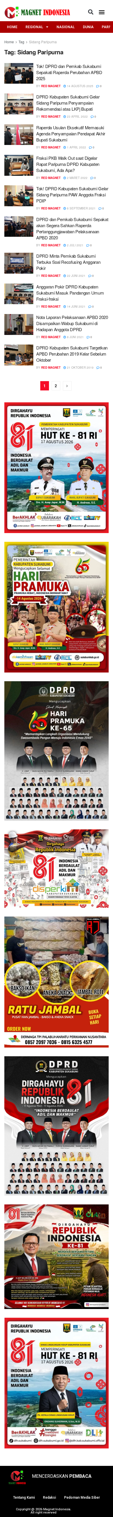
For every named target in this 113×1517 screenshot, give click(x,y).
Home (9, 41)
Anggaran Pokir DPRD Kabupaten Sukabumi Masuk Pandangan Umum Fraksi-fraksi (70, 293)
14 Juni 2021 (75, 306)
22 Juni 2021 (75, 276)
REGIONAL (34, 27)
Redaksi (49, 1498)
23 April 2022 (77, 116)
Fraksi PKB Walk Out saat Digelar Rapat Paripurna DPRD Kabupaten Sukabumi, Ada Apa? (67, 164)
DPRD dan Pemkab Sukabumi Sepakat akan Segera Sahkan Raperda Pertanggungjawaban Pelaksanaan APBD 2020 (72, 228)
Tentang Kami (24, 1498)
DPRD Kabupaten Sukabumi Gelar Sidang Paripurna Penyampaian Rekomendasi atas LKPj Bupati (67, 103)
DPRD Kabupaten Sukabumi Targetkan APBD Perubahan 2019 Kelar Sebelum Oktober (71, 354)
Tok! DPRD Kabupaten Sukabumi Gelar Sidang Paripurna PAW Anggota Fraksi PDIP (72, 194)
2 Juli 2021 (74, 245)
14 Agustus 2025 (79, 86)
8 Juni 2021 (75, 337)
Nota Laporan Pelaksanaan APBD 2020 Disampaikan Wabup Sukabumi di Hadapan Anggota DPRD (72, 323)
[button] (91, 12)
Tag (21, 41)
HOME (12, 27)
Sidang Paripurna (43, 41)
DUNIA (88, 27)
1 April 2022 (76, 147)
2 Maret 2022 (77, 178)
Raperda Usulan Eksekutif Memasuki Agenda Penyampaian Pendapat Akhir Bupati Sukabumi (70, 133)
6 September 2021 (81, 208)
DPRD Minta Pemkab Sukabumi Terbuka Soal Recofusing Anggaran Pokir (68, 262)
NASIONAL (66, 27)
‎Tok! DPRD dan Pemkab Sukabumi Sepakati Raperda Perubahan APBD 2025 (69, 72)
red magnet (51, 86)
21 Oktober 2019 (80, 367)
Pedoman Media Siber (82, 1498)
